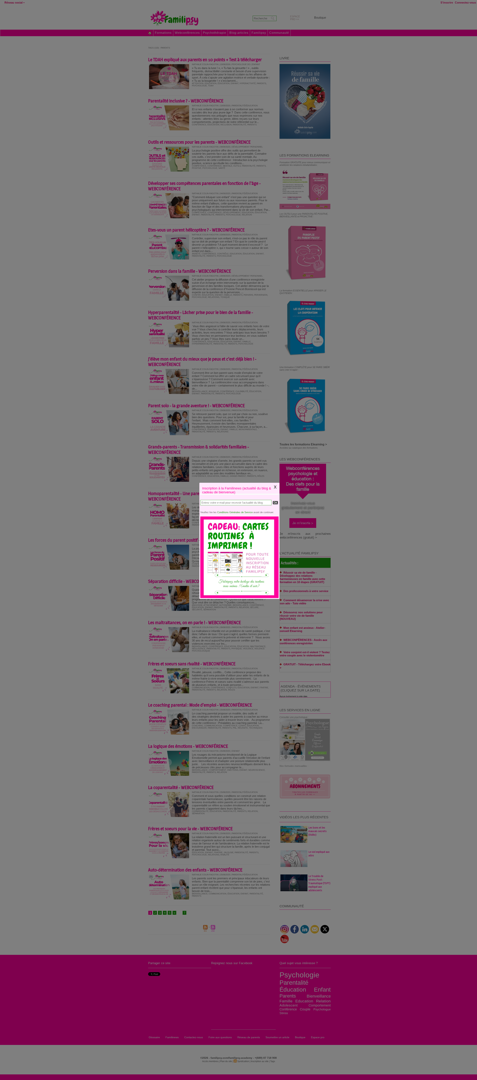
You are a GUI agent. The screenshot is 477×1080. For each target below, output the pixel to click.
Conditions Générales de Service (235, 512)
